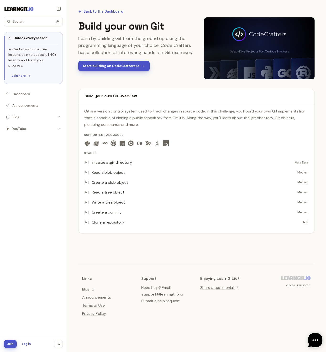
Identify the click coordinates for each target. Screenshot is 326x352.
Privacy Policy (94, 313)
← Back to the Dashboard (100, 11)
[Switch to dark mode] (58, 344)
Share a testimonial (217, 287)
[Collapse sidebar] (59, 9)
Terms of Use (93, 305)
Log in (26, 344)
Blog (86, 289)
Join (10, 344)
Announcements (96, 297)
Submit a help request (160, 300)
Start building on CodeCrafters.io (111, 66)
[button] (33, 21)
